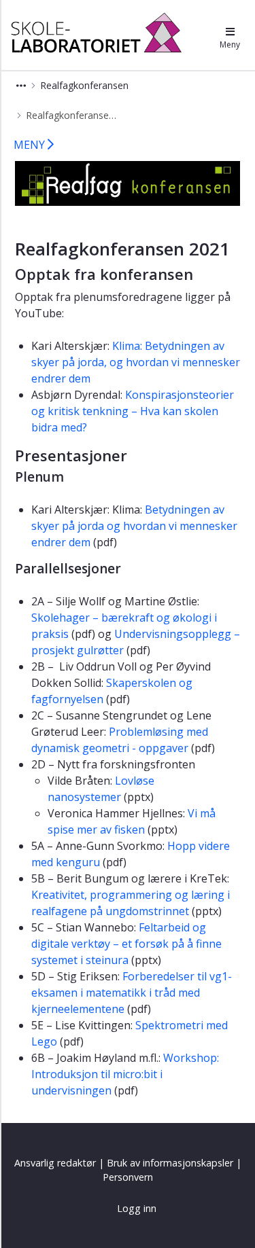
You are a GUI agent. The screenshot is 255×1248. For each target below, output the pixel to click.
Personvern (128, 1177)
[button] (21, 85)
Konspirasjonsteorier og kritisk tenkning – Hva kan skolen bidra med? (132, 411)
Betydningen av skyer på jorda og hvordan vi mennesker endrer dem (134, 526)
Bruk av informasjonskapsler (170, 1162)
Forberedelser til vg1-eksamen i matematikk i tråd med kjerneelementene (131, 992)
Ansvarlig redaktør (55, 1162)
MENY (31, 144)
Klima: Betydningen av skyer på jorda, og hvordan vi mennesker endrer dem (135, 362)
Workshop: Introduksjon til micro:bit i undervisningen (125, 1074)
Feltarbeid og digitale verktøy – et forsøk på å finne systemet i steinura (126, 943)
